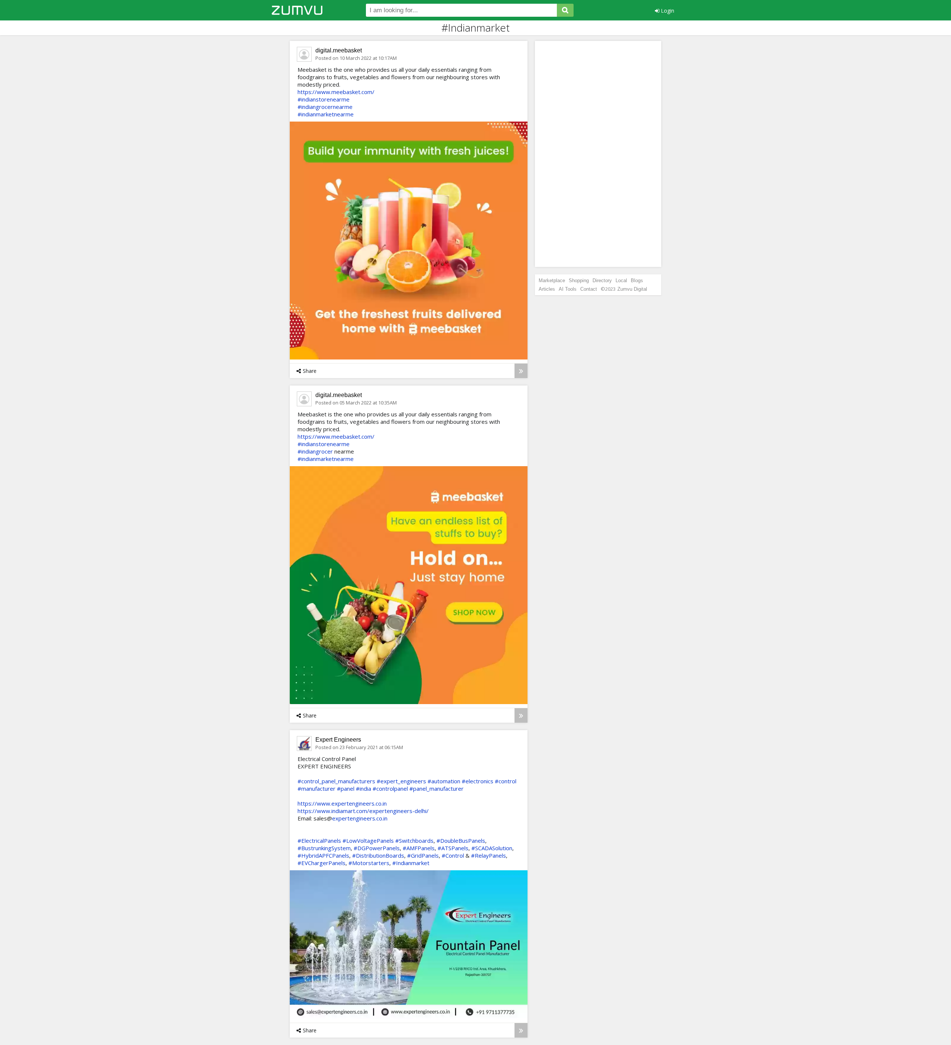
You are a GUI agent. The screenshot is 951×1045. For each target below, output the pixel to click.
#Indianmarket (410, 863)
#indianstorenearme (324, 99)
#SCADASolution (491, 848)
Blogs (637, 280)
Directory (602, 280)
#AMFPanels (419, 848)
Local (621, 280)
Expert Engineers (338, 739)
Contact (588, 289)
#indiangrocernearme (325, 106)
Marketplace (552, 280)
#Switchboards (414, 840)
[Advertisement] (598, 153)
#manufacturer (316, 788)
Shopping (579, 280)
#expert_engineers (401, 781)
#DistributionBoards (378, 855)
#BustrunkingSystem (324, 848)
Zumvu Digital (632, 289)
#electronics (477, 781)
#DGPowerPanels (377, 848)
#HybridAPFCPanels (323, 855)
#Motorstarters (368, 863)
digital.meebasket (338, 50)
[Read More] (521, 371)
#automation (444, 781)
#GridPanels (423, 855)
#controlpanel (390, 788)
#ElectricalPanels (319, 840)
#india (363, 788)
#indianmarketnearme (326, 114)
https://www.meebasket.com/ (336, 92)
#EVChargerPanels (321, 863)
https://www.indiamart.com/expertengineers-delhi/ (363, 811)
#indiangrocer (315, 451)
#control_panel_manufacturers (336, 781)
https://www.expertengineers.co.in (342, 803)
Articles (547, 289)
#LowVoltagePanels (368, 840)
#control (505, 781)
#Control (453, 855)
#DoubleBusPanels (460, 840)
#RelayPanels (488, 855)
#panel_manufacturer (436, 788)
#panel (345, 788)
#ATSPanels (453, 848)
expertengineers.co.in (359, 818)
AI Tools (568, 289)
